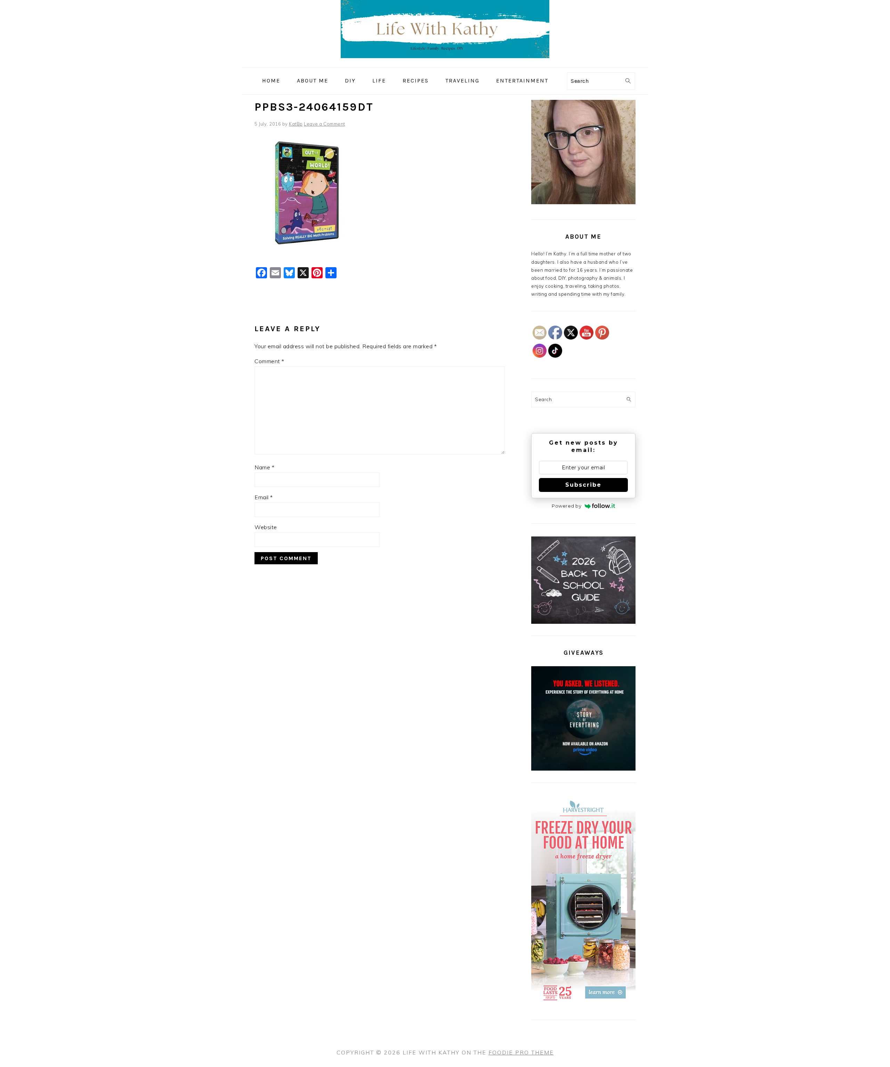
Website (265, 527)
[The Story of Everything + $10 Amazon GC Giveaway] (583, 769)
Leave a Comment (324, 124)
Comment (269, 361)
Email (263, 497)
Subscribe (583, 484)
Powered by (566, 506)
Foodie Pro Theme (521, 1052)
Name (264, 467)
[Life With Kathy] (445, 62)
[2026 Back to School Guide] (583, 622)
